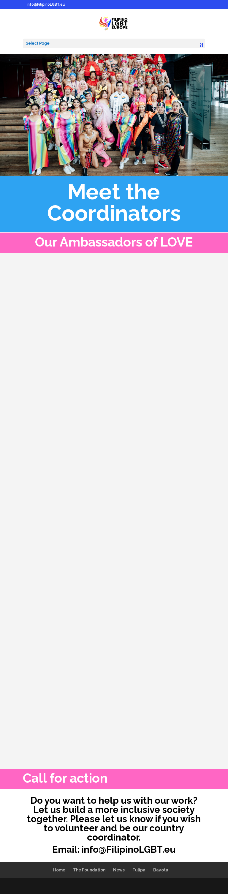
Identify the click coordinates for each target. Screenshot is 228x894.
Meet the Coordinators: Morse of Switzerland (111, 539)
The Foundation (89, 870)
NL (118, 632)
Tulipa (138, 870)
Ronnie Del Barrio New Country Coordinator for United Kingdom (108, 700)
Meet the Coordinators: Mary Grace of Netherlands (98, 618)
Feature (100, 400)
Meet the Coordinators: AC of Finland (96, 464)
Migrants (118, 549)
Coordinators (70, 400)
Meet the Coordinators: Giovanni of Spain (104, 390)
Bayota (160, 870)
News (116, 400)
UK (101, 714)
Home (59, 870)
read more (39, 423)
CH (59, 549)
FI (102, 475)
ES (88, 400)
